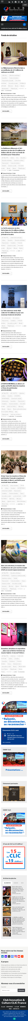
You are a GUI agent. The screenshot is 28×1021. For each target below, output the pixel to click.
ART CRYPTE (13, 393)
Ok (14, 1018)
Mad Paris (11, 498)
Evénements (5, 401)
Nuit (16, 411)
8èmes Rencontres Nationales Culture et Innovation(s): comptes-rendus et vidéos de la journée (18, 889)
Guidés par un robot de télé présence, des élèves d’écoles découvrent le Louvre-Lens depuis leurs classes (18, 899)
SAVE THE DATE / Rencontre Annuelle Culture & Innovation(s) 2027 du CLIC (15, 737)
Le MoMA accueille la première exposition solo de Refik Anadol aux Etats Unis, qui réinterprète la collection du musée (18, 920)
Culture (12, 157)
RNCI (10, 1008)
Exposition (4, 78)
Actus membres (14, 485)
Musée (22, 86)
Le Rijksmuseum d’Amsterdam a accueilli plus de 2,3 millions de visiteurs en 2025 (13, 70)
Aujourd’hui (7, 883)
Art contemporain (6, 318)
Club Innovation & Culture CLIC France (14, 1001)
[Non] (26, 1015)
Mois (22, 883)
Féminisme (12, 661)
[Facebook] (15, 2)
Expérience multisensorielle (18, 575)
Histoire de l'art (17, 664)
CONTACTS (16, 1008)
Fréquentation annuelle (7, 80)
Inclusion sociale (12, 165)
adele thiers (11, 416)
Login (25, 4)
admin (2, 90)
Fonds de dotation (13, 78)
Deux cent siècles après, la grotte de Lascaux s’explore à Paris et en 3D (18, 908)
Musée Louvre (11, 501)
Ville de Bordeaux (21, 501)
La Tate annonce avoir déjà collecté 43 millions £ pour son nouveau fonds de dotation (12, 313)
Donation (10, 396)
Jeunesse (4, 586)
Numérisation (5, 88)
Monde (16, 86)
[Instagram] (19, 2)
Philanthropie (14, 88)
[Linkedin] (6, 956)
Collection (4, 75)
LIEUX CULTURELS (11, 406)
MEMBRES (23, 1006)
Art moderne (16, 318)
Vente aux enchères (16, 414)
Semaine (16, 883)
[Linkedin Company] (9, 2)
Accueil (3, 1006)
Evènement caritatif (16, 398)
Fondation (13, 243)
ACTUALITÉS (5, 157)
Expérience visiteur (19, 160)
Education (22, 157)
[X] (12, 2)
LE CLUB (16, 1006)
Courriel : (3, 987)
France (22, 493)
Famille (15, 578)
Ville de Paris (5, 504)
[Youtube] (22, 2)
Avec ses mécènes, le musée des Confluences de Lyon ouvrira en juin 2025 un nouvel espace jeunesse (14, 568)
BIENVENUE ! (9, 1006)
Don (17, 157)
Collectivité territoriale (16, 237)
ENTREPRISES (5, 398)
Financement (5, 163)
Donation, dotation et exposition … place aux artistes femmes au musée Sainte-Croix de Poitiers (13, 651)
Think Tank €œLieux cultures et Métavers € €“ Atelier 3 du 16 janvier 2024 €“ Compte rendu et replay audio (18, 930)
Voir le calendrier (7, 742)
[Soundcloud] (25, 2)
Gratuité (4, 165)
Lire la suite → (6, 111)
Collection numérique (14, 75)
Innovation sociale (13, 83)
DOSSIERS (17, 396)
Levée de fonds (17, 496)
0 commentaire (8, 90)
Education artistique (7, 160)
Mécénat (10, 86)
